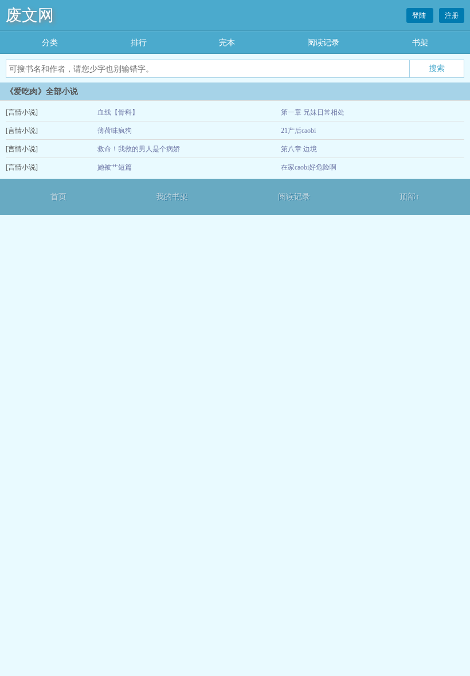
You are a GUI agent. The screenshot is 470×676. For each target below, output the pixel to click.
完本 (227, 42)
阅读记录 (323, 42)
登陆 (420, 15)
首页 (58, 196)
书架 (420, 42)
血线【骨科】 (118, 112)
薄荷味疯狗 (114, 131)
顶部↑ (409, 196)
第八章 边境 (299, 149)
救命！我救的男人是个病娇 (138, 149)
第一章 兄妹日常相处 (312, 112)
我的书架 (172, 196)
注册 (452, 15)
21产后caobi (298, 131)
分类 (50, 42)
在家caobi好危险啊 (308, 167)
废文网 (30, 15)
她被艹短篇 (114, 167)
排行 (139, 42)
